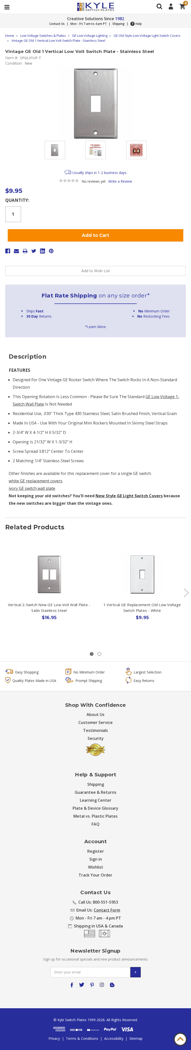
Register (95, 851)
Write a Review (120, 181)
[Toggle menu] (7, 7)
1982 (119, 18)
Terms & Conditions (82, 1038)
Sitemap (136, 1038)
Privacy (54, 1038)
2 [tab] (99, 654)
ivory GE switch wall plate (32, 488)
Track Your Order (95, 875)
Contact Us (57, 24)
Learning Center (95, 800)
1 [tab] (92, 654)
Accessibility (113, 1038)
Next (186, 592)
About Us (95, 714)
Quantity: (17, 200)
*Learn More (95, 326)
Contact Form (107, 910)
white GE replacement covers (35, 481)
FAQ (95, 824)
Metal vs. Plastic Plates (95, 816)
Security (96, 738)
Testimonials (95, 730)
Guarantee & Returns (95, 792)
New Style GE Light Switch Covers (129, 496)
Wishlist (95, 867)
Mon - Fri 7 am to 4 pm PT (88, 24)
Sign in (95, 859)
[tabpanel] (49, 594)
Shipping (118, 24)
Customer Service (95, 722)
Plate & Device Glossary (95, 808)
